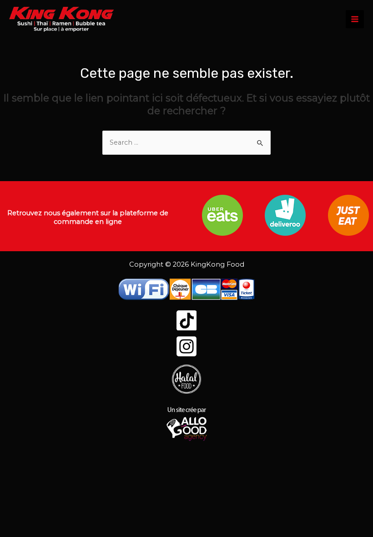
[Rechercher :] (186, 142)
